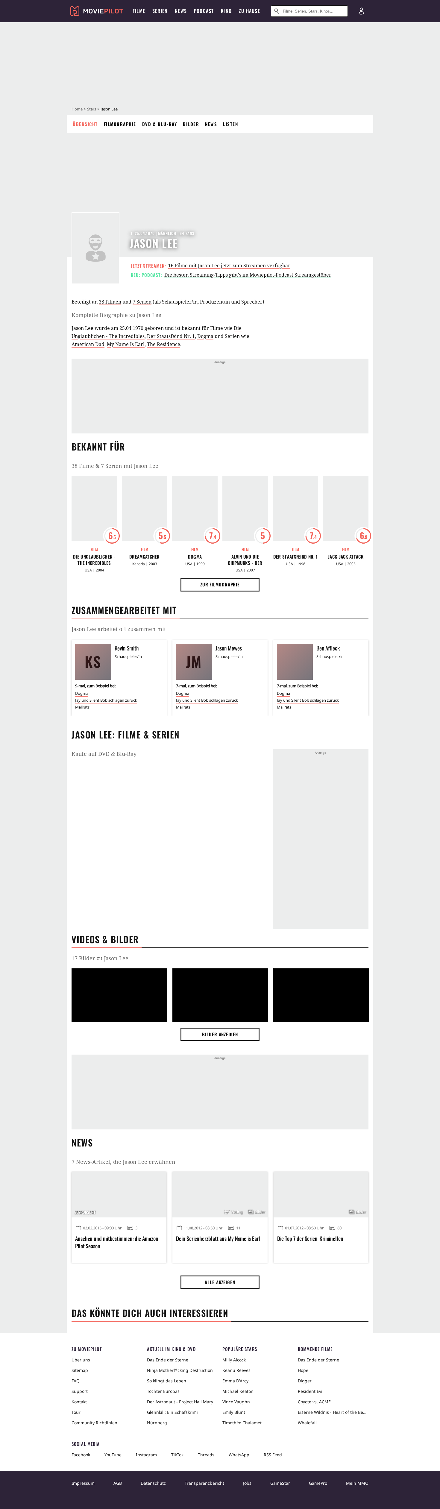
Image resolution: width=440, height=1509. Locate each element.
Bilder (191, 124)
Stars (91, 109)
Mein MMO (357, 1483)
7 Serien (142, 301)
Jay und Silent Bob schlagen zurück (106, 700)
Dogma (205, 336)
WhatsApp (239, 1455)
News (211, 124)
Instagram (146, 1455)
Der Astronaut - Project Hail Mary (180, 1402)
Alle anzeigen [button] (220, 1282)
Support (80, 1391)
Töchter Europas (163, 1391)
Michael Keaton (238, 1391)
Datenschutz (153, 1483)
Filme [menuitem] (139, 10)
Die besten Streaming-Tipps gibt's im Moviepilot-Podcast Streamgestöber (247, 275)
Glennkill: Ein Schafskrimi (172, 1412)
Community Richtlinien (94, 1422)
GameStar (280, 1483)
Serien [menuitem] (160, 10)
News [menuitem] (181, 10)
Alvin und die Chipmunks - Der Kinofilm (245, 559)
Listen (230, 124)
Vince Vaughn (236, 1402)
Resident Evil (311, 1391)
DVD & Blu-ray (159, 124)
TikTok (177, 1455)
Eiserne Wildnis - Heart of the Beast (333, 1412)
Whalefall (307, 1422)
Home (77, 109)
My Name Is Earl (126, 344)
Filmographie (120, 124)
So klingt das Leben (166, 1381)
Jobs (247, 1483)
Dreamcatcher (144, 556)
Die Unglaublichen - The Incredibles (94, 559)
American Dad (88, 344)
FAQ (76, 1381)
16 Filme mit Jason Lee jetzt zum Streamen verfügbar (229, 265)
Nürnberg (157, 1422)
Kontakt (79, 1402)
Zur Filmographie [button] (220, 584)
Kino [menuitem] (226, 10)
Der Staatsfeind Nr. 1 (171, 336)
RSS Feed (273, 1455)
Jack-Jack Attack (345, 556)
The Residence (163, 344)
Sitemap (80, 1370)
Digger (305, 1381)
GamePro (318, 1483)
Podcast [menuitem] (204, 10)
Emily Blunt (233, 1412)
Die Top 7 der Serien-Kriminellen (310, 1238)
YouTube (113, 1455)
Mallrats (82, 707)
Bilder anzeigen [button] (220, 1034)
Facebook (81, 1455)
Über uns (81, 1360)
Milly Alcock (234, 1360)
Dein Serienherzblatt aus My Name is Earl (218, 1238)
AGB (117, 1483)
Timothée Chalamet (242, 1422)
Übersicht (85, 124)
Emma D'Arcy (235, 1381)
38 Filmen (110, 301)
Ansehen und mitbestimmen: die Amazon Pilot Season (116, 1242)
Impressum (83, 1483)
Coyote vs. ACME (314, 1402)
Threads (206, 1455)
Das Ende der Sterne (167, 1360)
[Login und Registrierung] (361, 11)
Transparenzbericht (204, 1483)
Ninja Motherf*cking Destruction (180, 1370)
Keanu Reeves (236, 1370)
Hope (303, 1370)
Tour (76, 1412)
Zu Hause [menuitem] (249, 10)
